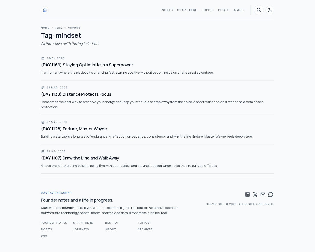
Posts (224, 10)
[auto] (270, 10)
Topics (207, 10)
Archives (145, 229)
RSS (44, 236)
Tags (59, 27)
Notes (167, 10)
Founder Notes (54, 223)
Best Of (112, 223)
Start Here (187, 10)
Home (45, 27)
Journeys (81, 229)
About (239, 10)
